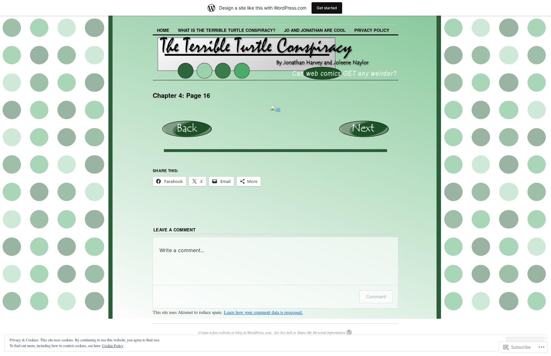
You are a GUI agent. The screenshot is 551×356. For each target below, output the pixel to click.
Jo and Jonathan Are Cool (315, 30)
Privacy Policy (371, 30)
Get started (327, 7)
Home (163, 30)
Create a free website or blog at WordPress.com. (235, 332)
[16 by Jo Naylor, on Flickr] (275, 109)
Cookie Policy (112, 345)
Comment (376, 296)
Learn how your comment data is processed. (263, 312)
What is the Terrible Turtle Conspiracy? (227, 30)
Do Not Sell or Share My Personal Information (309, 332)
